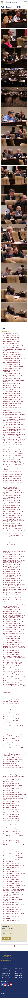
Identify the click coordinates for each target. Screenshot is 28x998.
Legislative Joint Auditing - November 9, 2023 (14, 873)
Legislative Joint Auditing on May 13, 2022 (13, 767)
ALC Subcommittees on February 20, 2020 (13, 401)
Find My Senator (5, 968)
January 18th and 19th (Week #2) (11, 820)
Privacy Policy (3, 995)
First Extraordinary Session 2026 (10, 333)
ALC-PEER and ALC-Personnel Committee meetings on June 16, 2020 (13, 526)
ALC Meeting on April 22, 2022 (10, 763)
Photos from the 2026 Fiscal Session (11, 341)
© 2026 (2, 990)
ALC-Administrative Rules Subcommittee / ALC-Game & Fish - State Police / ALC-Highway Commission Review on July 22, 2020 (14, 561)
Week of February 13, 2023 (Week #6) (12, 832)
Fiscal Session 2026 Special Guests (11, 337)
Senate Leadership (6, 970)
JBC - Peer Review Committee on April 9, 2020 (14, 450)
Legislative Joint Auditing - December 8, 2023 (14, 885)
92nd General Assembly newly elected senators (14, 358)
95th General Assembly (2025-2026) (11, 335)
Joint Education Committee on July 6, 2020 (13, 541)
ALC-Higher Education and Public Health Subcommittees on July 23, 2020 (12, 567)
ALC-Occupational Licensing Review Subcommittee (11, 370)
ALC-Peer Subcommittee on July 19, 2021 (13, 680)
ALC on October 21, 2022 (9, 803)
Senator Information (6, 971)
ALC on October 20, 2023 (9, 869)
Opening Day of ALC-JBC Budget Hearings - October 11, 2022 (13, 798)
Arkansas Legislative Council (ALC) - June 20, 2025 (13, 914)
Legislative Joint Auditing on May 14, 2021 (13, 642)
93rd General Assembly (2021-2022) (11, 640)
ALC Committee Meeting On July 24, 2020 (13, 571)
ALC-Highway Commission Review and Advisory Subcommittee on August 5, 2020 (14, 585)
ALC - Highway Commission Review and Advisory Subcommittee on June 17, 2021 (13, 663)
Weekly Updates (18, 975)
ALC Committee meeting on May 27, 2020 (13, 507)
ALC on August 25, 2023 (8, 861)
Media (3, 328)
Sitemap (2, 993)
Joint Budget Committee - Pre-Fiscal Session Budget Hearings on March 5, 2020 (14, 430)
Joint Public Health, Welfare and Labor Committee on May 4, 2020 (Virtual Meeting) (13, 462)
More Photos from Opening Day (10, 816)
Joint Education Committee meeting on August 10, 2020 (14, 590)
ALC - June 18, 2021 (7, 667)
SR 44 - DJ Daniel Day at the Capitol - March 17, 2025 (14, 905)
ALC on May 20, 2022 (8, 771)
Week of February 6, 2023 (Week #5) (11, 828)
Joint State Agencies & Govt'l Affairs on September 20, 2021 (12, 721)
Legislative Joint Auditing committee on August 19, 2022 (12, 785)
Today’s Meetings (5, 975)
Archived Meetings (6, 977)
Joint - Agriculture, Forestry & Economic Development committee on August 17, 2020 (13, 595)
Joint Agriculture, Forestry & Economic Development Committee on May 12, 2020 (13, 473)
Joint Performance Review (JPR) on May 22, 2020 (13, 503)
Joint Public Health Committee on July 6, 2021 (14, 677)
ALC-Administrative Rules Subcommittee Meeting (13, 376)
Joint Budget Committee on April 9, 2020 (13, 454)
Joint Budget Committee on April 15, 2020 (13, 457)
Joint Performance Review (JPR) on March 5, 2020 (14, 425)
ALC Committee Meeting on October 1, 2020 (13, 621)
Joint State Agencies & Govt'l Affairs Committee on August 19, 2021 (11, 700)
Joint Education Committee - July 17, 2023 (13, 858)
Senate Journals (19, 977)
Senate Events (18, 968)
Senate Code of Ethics (20, 970)
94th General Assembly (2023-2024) (11, 814)
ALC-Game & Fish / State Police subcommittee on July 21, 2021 (14, 691)
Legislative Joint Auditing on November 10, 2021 (13, 726)
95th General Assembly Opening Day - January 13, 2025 (14, 350)
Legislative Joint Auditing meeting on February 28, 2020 (14, 414)
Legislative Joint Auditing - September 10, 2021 (14, 713)
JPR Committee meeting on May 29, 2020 (13, 511)
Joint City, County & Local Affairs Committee (13, 366)
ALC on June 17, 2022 (8, 781)
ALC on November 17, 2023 (9, 877)
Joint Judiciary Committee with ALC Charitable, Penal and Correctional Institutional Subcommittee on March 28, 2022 (14, 754)
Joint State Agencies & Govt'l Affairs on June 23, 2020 (13, 536)
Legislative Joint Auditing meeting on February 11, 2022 (14, 748)
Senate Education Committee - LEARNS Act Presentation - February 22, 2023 (13, 836)
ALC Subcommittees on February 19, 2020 (13, 397)
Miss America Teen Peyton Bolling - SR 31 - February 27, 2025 (13, 895)
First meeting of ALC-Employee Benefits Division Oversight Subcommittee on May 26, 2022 (13, 776)
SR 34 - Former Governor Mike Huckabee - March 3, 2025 (13, 900)
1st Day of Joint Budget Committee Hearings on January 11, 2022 (14, 743)
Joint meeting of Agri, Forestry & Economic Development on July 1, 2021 (13, 672)
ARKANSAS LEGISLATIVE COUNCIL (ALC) (12, 385)
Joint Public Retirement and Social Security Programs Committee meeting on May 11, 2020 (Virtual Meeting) (14, 468)
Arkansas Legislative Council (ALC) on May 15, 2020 (14, 493)
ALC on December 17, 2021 (9, 739)
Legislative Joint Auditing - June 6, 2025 (12, 909)
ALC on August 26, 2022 (8, 790)
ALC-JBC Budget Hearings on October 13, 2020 (14, 625)
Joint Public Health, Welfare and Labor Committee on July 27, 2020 (12, 576)
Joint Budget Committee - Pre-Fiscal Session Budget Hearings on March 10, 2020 (14, 440)
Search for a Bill (18, 973)
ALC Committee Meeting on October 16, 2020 (14, 629)
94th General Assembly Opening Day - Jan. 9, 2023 (13, 811)
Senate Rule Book (6, 973)
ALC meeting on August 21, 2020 (10, 611)
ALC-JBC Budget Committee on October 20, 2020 (13, 633)
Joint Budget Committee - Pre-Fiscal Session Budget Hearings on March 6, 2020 (14, 435)
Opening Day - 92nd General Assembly (12, 354)
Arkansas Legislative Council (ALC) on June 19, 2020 (14, 531)
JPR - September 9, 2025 (9, 918)
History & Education (19, 971)
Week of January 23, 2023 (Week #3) (11, 824)
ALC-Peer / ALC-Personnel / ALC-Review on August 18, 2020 (13, 600)
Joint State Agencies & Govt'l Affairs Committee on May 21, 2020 (11, 498)
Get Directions (6, 938)
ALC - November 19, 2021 (9, 731)
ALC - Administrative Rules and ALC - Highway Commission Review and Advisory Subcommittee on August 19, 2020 (14, 606)
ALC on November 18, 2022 (9, 807)
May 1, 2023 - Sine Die (8, 850)
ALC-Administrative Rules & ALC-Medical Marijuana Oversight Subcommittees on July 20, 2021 (14, 686)
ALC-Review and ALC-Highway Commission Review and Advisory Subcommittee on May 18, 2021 (14, 647)
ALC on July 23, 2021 (8, 696)
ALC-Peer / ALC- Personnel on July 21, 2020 (13, 556)
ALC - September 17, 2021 (9, 717)
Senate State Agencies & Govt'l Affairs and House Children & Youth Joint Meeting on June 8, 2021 (14, 657)
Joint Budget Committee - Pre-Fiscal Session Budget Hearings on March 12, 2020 (14, 445)
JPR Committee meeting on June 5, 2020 (13, 515)
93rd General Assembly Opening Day (11, 638)
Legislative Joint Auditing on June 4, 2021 (13, 652)
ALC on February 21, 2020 (9, 405)
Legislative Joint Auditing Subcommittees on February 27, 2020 (14, 409)
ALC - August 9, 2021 (8, 705)
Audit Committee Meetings (9, 389)
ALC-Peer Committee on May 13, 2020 (12, 478)
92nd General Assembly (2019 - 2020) (12, 356)
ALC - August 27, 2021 (8, 709)
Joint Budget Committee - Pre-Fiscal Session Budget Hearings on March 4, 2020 (14, 419)
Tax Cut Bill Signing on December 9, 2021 (12, 735)
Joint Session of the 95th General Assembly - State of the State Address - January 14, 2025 (14, 889)
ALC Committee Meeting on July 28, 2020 (13, 580)
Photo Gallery (5, 331)
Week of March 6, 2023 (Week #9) (11, 841)
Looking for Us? (5, 926)
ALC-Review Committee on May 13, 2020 (12, 482)
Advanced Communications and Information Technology (13, 381)
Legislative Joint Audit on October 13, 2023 (13, 865)
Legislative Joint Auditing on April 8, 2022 (13, 759)
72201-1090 (5, 935)
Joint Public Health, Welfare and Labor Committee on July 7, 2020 (12, 545)
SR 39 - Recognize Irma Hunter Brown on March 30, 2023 (14, 845)
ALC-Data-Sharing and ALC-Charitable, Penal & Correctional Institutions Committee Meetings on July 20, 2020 (14, 551)
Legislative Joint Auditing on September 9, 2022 (14, 794)
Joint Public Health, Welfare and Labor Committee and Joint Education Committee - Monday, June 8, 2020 (14, 520)
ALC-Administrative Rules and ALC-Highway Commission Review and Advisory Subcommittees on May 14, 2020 (13, 487)
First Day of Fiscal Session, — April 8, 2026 (13, 345)
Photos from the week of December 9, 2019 (13, 362)
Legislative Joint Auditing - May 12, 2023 (12, 854)
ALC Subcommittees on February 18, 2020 (13, 393)
